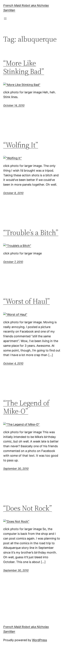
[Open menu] (5, 19)
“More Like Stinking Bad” (23, 67)
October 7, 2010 (13, 261)
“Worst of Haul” (26, 301)
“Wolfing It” (20, 145)
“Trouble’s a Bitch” (30, 232)
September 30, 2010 (16, 468)
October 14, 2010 (13, 105)
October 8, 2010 (13, 193)
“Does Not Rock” (27, 508)
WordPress (39, 640)
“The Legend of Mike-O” (26, 407)
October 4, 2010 (13, 363)
